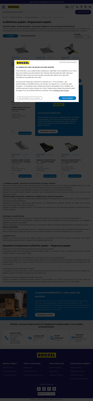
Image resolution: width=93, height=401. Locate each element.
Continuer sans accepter (68, 62)
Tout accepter (67, 98)
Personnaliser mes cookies (29, 98)
